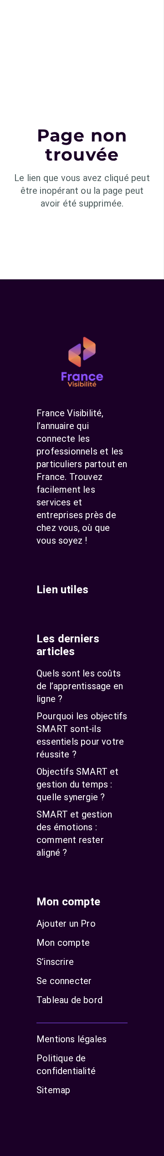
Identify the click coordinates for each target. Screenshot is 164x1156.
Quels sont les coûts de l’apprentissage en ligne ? (79, 686)
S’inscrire (55, 961)
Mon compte (63, 942)
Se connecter (64, 980)
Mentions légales (71, 1039)
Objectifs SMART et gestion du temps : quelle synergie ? (77, 784)
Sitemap (53, 1090)
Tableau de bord (69, 999)
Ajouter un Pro (66, 923)
